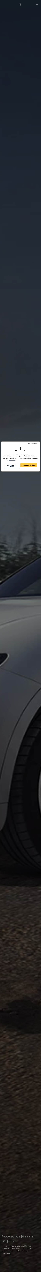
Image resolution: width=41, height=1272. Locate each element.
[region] (20, 456)
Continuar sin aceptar (33, 443)
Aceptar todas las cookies (29, 465)
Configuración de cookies (11, 466)
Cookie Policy (12, 460)
